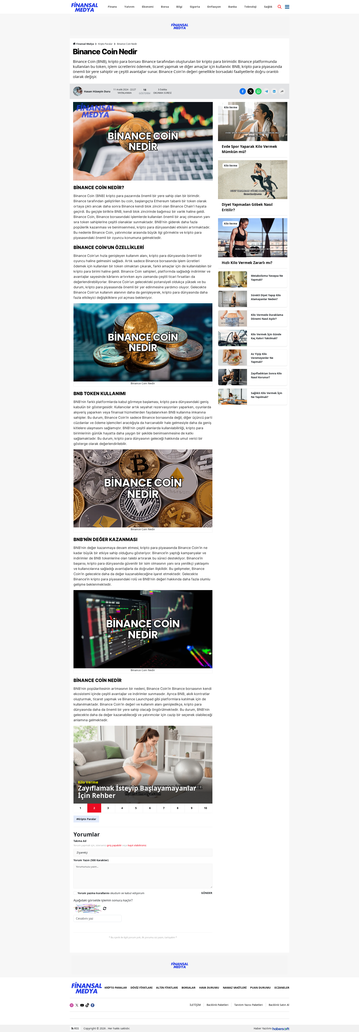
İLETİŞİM (195, 1005)
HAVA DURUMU (209, 987)
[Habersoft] (280, 1028)
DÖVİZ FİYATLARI (141, 987)
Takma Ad (79, 841)
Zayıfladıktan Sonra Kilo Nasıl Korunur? (266, 375)
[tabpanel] (142, 764)
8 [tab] (177, 808)
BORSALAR (188, 987)
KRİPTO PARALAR (116, 987)
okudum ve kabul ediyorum (111, 893)
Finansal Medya (85, 43)
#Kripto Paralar (86, 819)
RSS (76, 1028)
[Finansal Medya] (86, 987)
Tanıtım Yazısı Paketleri (248, 1005)
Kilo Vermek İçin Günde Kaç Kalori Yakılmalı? (266, 336)
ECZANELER (281, 987)
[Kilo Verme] (252, 121)
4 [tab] (122, 808)
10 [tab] (205, 808)
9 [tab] (191, 808)
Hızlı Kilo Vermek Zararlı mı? (247, 262)
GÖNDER (206, 893)
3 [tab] (108, 808)
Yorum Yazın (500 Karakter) (91, 860)
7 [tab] (164, 808)
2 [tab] (94, 808)
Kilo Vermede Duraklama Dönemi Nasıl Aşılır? (267, 316)
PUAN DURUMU (260, 987)
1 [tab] (80, 808)
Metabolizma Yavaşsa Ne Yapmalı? (267, 277)
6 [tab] (150, 808)
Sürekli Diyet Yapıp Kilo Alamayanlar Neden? (266, 297)
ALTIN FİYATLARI (167, 987)
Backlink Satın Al (279, 1005)
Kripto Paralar (105, 43)
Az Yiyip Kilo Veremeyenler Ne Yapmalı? (262, 358)
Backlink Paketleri (217, 1005)
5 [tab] (136, 808)
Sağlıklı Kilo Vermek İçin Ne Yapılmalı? (266, 395)
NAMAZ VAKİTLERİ (234, 987)
